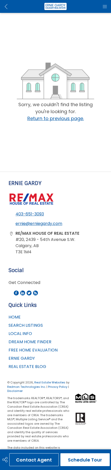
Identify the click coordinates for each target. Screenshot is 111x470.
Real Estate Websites (50, 382)
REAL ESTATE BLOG (27, 367)
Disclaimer (15, 391)
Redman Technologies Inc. (26, 387)
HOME (15, 317)
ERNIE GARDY (22, 358)
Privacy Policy (57, 387)
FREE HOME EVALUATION (33, 350)
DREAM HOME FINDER (30, 342)
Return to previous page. (55, 118)
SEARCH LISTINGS (26, 325)
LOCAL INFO (20, 334)
